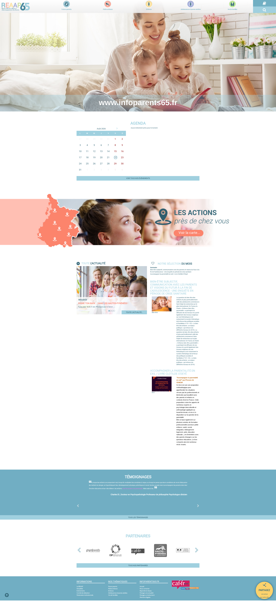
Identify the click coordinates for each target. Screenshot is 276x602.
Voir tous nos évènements (138, 178)
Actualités (80, 590)
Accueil (142, 588)
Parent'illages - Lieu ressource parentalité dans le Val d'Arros (109, 304)
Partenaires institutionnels (85, 597)
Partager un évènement (147, 597)
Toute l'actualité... (134, 312)
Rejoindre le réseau (146, 592)
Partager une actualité (146, 594)
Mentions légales (145, 599)
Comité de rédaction (83, 594)
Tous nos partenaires (138, 567)
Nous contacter (144, 590)
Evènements (81, 592)
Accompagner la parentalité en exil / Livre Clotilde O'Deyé (169, 274)
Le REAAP (80, 588)
